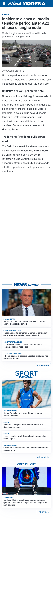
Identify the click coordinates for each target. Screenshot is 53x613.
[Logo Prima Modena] (26, 3)
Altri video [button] (44, 512)
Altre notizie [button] (43, 365)
